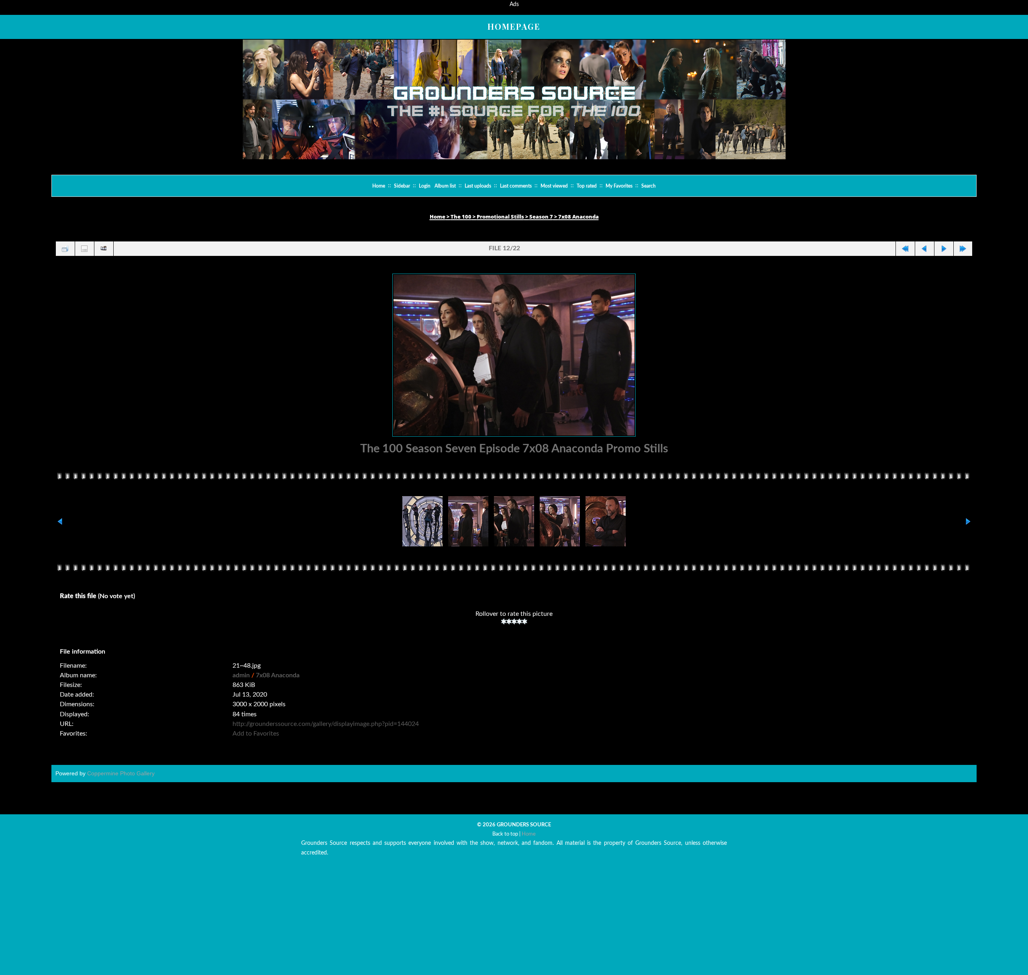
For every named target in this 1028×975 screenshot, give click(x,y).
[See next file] (943, 248)
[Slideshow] (103, 248)
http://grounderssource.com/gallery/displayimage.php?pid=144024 (326, 732)
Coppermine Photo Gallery (121, 782)
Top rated (587, 186)
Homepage (514, 26)
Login (424, 186)
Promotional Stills (500, 216)
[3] (514, 630)
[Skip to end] (963, 248)
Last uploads (478, 186)
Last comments (516, 186)
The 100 (461, 216)
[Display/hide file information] (84, 248)
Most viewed (554, 186)
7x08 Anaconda (578, 216)
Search (648, 186)
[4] (519, 630)
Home (378, 186)
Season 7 (541, 216)
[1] (503, 630)
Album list (445, 186)
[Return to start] (905, 248)
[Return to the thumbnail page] (65, 248)
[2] (509, 630)
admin (241, 683)
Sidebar (402, 186)
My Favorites (619, 186)
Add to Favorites (256, 742)
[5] (524, 630)
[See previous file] (924, 248)
